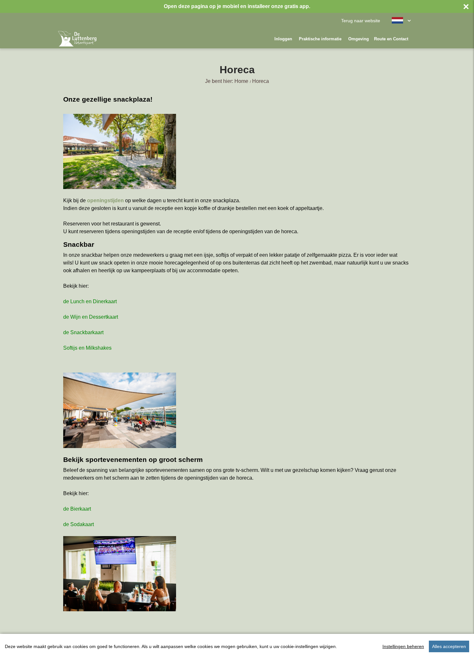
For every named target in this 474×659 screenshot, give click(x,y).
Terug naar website (360, 20)
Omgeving (358, 38)
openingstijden (105, 200)
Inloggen (283, 38)
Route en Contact (391, 38)
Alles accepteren (449, 646)
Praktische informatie (320, 38)
